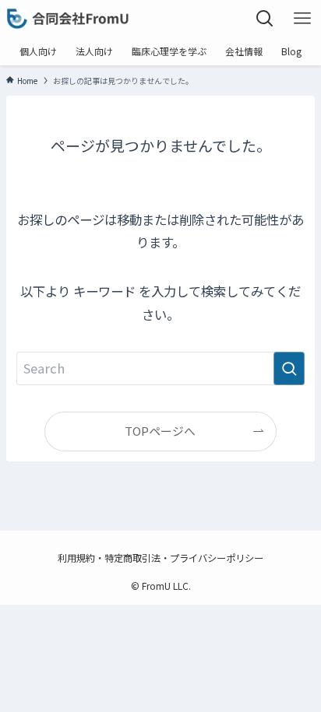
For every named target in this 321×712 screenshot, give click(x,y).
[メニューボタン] (302, 18)
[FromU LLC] (67, 18)
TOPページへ (160, 431)
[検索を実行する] (289, 368)
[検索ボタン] (265, 18)
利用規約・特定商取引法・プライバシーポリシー (160, 558)
